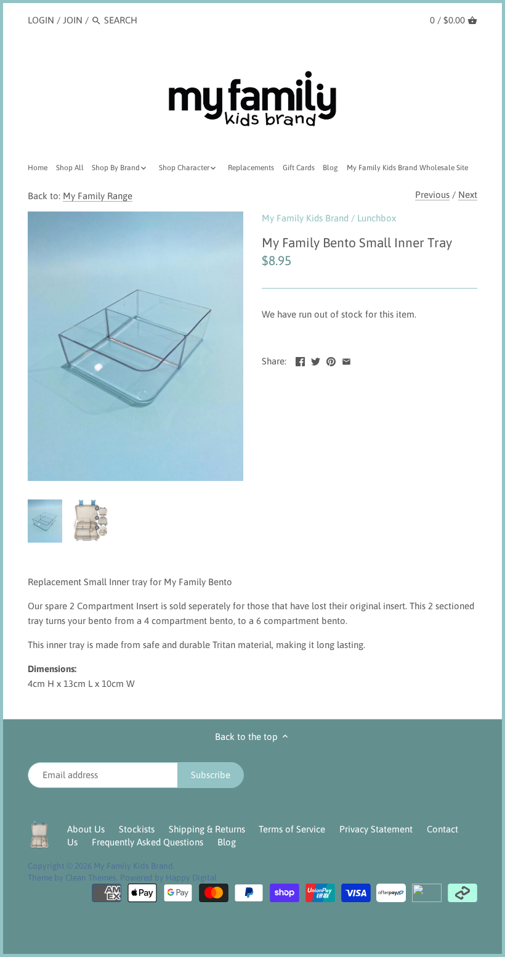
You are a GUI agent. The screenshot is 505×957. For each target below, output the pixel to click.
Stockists (137, 829)
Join (73, 20)
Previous (432, 194)
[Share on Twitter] (315, 360)
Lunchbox (376, 218)
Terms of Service (292, 829)
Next (467, 194)
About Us (86, 829)
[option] (45, 521)
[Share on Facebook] (300, 360)
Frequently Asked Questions (147, 842)
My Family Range (97, 196)
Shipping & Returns (207, 829)
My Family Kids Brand (305, 218)
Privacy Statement (376, 829)
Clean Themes (90, 877)
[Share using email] (346, 360)
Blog (226, 842)
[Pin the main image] (331, 360)
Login (41, 20)
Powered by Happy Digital (168, 877)
